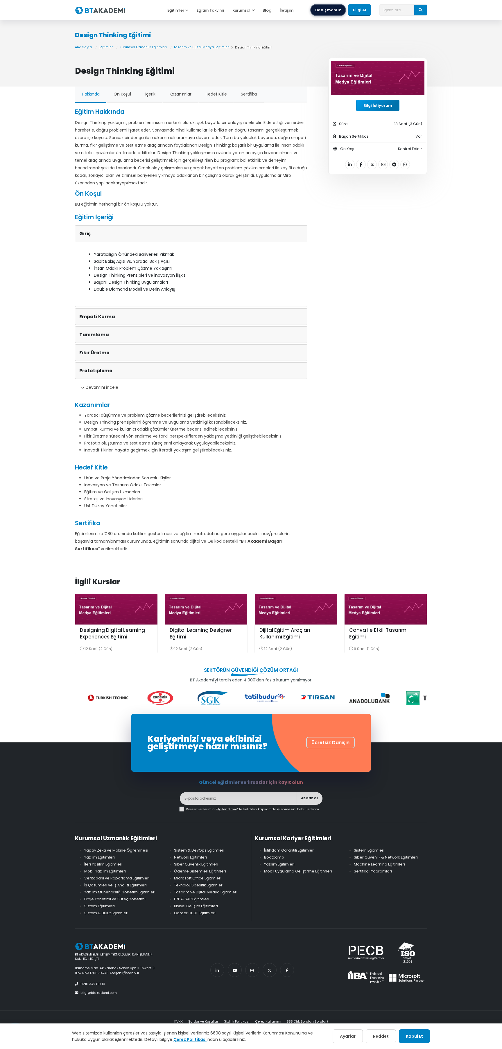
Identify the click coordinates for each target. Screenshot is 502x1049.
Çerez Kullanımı (268, 1021)
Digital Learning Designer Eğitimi (201, 633)
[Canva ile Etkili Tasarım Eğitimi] (386, 609)
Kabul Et (414, 1036)
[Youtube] (235, 970)
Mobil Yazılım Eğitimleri (105, 871)
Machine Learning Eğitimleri (379, 864)
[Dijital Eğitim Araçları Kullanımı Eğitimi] (296, 609)
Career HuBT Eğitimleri (195, 913)
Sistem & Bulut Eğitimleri (106, 913)
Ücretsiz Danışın (330, 742)
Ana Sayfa (83, 47)
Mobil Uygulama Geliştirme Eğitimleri (298, 871)
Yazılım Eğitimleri (99, 857)
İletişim (286, 10)
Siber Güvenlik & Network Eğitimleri (386, 857)
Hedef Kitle (216, 94)
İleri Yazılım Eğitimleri (103, 864)
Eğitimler (175, 10)
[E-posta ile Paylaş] (383, 164)
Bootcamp (274, 857)
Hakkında (90, 94)
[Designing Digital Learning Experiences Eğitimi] (116, 609)
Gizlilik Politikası (237, 1021)
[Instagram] (252, 970)
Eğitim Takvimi (210, 10)
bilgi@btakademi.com (98, 992)
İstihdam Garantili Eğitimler (289, 850)
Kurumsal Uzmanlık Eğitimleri (143, 47)
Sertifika (249, 94)
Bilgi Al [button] (359, 10)
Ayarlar (348, 1036)
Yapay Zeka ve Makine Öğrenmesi (116, 850)
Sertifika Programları (373, 871)
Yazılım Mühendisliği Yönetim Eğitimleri (119, 892)
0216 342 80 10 (92, 984)
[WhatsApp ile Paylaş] (405, 164)
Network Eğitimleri (190, 857)
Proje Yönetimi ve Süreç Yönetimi (115, 899)
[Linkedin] (217, 970)
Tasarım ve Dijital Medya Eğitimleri (202, 47)
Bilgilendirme (226, 809)
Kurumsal (241, 10)
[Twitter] (270, 970)
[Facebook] (287, 970)
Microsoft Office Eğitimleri (197, 878)
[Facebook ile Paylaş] (361, 164)
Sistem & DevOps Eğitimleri (199, 850)
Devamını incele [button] (101, 387)
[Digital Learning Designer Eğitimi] (206, 609)
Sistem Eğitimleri (99, 906)
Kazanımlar (180, 94)
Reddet (381, 1036)
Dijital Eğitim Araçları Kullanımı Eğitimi (284, 633)
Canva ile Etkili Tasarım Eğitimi (377, 633)
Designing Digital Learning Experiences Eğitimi (112, 633)
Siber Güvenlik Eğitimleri (196, 864)
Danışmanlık (328, 10)
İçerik (150, 94)
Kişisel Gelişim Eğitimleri (196, 906)
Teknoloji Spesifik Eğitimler (198, 885)
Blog (267, 10)
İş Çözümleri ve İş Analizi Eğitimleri (115, 885)
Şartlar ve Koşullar (203, 1021)
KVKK (178, 1021)
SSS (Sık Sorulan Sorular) (307, 1021)
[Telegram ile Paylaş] (394, 164)
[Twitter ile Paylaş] (372, 164)
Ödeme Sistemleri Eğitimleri (200, 871)
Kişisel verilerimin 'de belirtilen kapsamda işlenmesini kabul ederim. (253, 809)
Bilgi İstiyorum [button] (377, 105)
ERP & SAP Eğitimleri (191, 899)
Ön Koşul (122, 94)
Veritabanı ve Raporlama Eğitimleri (117, 878)
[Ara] (420, 9)
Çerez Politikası (190, 1039)
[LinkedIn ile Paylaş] (350, 164)
